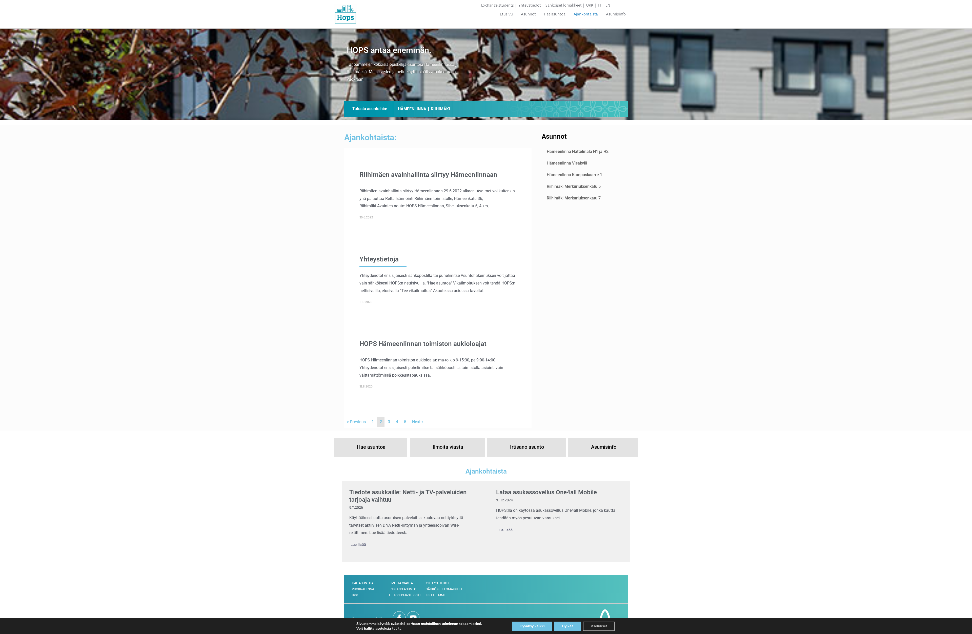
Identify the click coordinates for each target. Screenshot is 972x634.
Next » (417, 421)
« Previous (356, 421)
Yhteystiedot (529, 5)
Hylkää (568, 626)
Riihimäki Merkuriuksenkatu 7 (574, 198)
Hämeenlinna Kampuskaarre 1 (574, 174)
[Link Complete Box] (438, 195)
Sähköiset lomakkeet (563, 5)
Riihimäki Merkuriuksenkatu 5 (574, 186)
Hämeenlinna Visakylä (567, 163)
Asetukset (599, 626)
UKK (589, 5)
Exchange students (497, 5)
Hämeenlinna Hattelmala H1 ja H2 (578, 151)
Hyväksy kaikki (532, 626)
